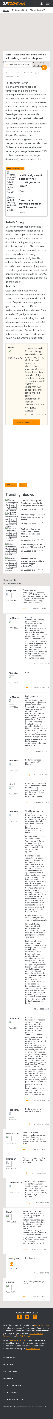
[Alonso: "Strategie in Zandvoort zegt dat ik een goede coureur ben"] (12, 506)
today (14, 3)
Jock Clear (22, 238)
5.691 (16, 1268)
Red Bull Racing (23, 1336)
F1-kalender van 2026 (18, 1340)
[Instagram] (35, 1317)
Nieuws (6, 10)
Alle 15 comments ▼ (26, 422)
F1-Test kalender (33, 1348)
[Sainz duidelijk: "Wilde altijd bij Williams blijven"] (12, 549)
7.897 (13, 1292)
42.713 (13, 1143)
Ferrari (24, 82)
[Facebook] (19, 1317)
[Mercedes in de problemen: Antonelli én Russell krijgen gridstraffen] (12, 565)
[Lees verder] (30, 409)
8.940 (13, 1168)
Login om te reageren (12, 583)
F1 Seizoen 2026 (19, 10)
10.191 (16, 628)
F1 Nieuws (11, 485)
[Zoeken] (35, 3)
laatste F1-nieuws (41, 1325)
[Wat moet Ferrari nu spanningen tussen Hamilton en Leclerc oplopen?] (12, 535)
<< (18, 65)
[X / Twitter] (27, 1317)
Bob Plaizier (14, 76)
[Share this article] (44, 67)
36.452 (14, 600)
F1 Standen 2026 (37, 10)
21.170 (19, 357)
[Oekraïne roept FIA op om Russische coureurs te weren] (12, 520)
